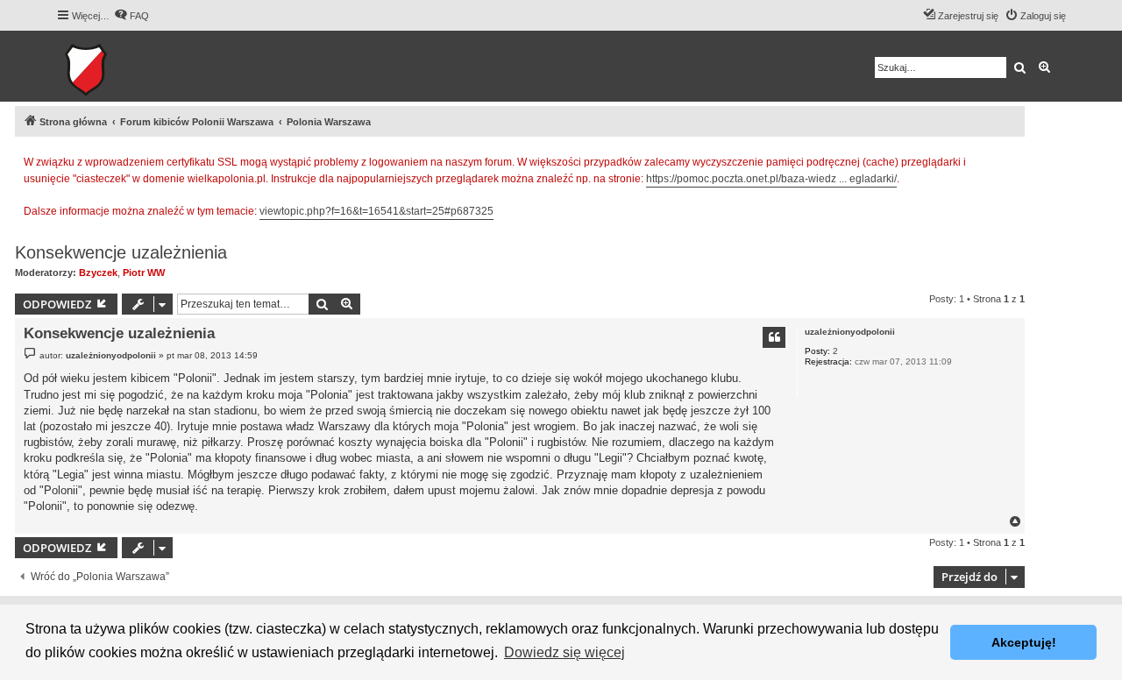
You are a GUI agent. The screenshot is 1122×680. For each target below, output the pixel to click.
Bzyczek (98, 272)
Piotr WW (144, 272)
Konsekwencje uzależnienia (121, 252)
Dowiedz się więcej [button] (564, 652)
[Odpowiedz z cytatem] (774, 337)
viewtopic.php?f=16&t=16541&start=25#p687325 (376, 211)
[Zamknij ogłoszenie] (1010, 159)
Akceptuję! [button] (1023, 642)
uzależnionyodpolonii (850, 331)
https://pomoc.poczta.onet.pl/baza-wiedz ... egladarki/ (771, 179)
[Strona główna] (140, 66)
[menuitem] (131, 15)
